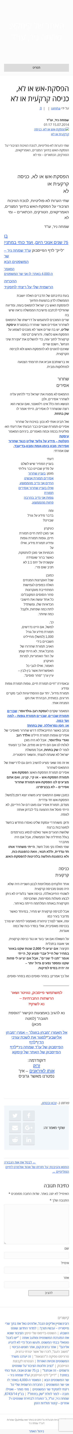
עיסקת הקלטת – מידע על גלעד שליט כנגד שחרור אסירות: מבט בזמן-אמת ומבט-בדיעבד (39, 441)
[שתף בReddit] (15, 1140)
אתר (66, 1278)
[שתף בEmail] (15, 1128)
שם (66, 1249)
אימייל (65, 1263)
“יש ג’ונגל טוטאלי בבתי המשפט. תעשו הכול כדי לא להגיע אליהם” (37, 1342)
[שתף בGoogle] (29, 1128)
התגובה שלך (59, 1200)
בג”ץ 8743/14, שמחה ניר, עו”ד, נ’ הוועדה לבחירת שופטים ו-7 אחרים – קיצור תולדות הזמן (36, 1398)
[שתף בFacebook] (29, 1116)
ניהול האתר (36, 1431)
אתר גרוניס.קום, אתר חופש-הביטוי (34, 1347)
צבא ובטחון (49, 1103)
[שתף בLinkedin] (29, 1140)
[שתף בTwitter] (15, 1116)
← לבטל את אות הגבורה (20, 1162)
